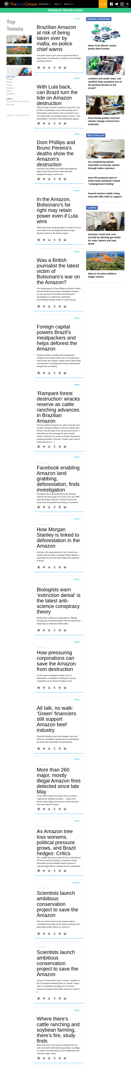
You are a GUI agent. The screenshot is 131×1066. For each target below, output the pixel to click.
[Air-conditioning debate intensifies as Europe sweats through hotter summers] (105, 148)
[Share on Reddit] (65, 68)
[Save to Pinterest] (60, 68)
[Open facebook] (111, 4)
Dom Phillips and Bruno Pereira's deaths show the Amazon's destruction (56, 153)
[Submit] (127, 4)
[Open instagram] (122, 4)
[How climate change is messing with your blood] (19, 71)
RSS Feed (10, 105)
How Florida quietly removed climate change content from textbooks (103, 121)
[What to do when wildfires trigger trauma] (19, 50)
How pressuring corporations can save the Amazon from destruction (56, 661)
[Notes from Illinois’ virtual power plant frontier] (105, 32)
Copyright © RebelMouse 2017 (18, 115)
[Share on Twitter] (44, 68)
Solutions (76, 883)
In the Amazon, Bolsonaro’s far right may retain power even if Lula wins (57, 210)
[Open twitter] (116, 4)
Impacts (77, 579)
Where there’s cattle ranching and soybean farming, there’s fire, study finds (58, 1030)
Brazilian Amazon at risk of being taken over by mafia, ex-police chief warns (56, 38)
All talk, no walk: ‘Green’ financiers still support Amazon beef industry (56, 719)
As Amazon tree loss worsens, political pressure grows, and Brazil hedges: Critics (56, 842)
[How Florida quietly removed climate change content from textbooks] (105, 104)
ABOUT (10, 99)
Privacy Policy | (12, 101)
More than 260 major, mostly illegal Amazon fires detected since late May (59, 781)
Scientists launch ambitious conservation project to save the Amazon (57, 904)
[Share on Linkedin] (49, 68)
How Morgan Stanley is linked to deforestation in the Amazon (58, 538)
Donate (103, 4)
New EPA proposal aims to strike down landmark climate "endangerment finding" (104, 180)
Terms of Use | (24, 101)
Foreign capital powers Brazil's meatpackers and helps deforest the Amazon (57, 338)
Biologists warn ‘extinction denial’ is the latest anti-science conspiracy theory (58, 600)
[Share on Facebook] (39, 68)
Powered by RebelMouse (122, 6)
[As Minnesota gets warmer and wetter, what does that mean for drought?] (19, 60)
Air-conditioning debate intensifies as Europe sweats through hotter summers (103, 165)
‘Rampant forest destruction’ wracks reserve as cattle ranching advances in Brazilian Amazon (58, 407)
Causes (77, 19)
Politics (77, 78)
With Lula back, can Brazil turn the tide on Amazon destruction (57, 95)
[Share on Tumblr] (54, 68)
